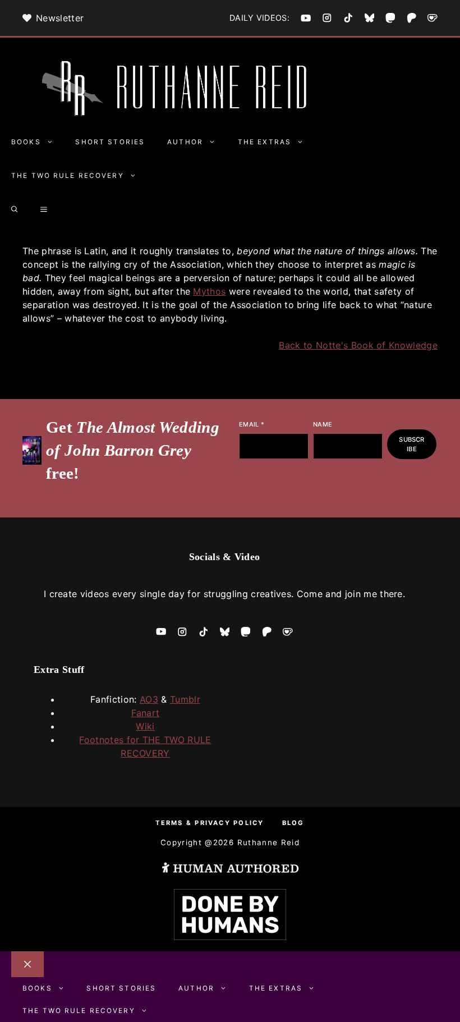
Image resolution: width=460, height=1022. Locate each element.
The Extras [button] (264, 142)
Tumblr (185, 699)
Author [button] (185, 142)
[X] (370, 18)
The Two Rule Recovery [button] (67, 176)
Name (322, 424)
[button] (14, 209)
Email (251, 424)
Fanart (145, 712)
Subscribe (411, 444)
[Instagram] (327, 18)
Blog (293, 823)
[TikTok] (348, 18)
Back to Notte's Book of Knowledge (358, 345)
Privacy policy (229, 823)
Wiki (145, 726)
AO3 (149, 699)
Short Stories (110, 142)
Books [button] (26, 142)
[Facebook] (306, 18)
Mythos (209, 291)
